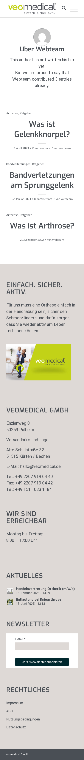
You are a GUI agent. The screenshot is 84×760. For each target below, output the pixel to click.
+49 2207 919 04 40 (34, 476)
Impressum (14, 703)
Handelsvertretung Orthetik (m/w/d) (45, 589)
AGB (9, 711)
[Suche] (62, 8)
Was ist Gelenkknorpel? (42, 129)
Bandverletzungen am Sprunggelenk (42, 180)
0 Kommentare (41, 148)
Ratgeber (26, 113)
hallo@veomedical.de (40, 466)
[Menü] (72, 8)
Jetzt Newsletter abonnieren (42, 662)
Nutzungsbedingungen (23, 719)
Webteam (65, 148)
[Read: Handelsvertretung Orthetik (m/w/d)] (10, 591)
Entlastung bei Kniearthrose (38, 600)
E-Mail (19, 639)
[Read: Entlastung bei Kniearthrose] (10, 602)
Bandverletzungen (18, 164)
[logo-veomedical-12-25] (34, 8)
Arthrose (12, 113)
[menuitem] (62, 8)
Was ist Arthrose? (42, 226)
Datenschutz (16, 727)
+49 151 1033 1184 (33, 489)
